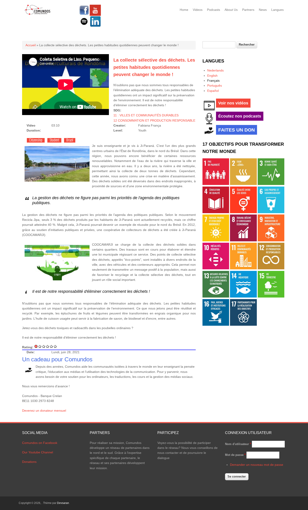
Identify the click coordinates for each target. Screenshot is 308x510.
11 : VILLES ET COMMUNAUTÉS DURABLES (146, 115)
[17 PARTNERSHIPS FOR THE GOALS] (243, 324)
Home (184, 10)
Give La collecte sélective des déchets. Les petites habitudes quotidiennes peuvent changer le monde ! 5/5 (55, 346)
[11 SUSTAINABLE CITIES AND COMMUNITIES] (243, 268)
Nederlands (215, 70)
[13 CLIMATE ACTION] (215, 296)
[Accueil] (37, 14)
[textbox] (218, 44)
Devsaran (63, 503)
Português (214, 85)
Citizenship (35, 140)
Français (213, 80)
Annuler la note (36, 346)
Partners (248, 10)
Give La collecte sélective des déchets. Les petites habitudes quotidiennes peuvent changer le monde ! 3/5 (48, 346)
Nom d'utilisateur (238, 444)
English (212, 75)
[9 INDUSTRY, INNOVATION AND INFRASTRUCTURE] (271, 240)
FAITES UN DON (236, 129)
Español (213, 90)
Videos (197, 10)
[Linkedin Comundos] (95, 26)
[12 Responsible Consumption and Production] (271, 268)
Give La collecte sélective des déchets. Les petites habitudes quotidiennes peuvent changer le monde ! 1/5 (40, 346)
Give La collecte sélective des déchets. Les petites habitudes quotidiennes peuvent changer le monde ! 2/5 (44, 346)
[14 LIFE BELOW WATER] (243, 296)
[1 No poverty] (215, 184)
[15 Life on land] (271, 296)
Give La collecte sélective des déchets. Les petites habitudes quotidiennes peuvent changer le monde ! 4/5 (51, 346)
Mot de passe (235, 455)
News (263, 10)
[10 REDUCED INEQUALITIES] (215, 268)
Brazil (69, 140)
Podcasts (213, 10)
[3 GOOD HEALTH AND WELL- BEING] (271, 184)
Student (54, 140)
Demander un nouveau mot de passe (256, 464)
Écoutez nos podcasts (239, 116)
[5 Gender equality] (243, 212)
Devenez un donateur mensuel (44, 410)
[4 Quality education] (215, 212)
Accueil (30, 45)
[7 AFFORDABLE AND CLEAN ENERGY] (215, 240)
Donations (29, 462)
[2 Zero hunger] (243, 184)
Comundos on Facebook (39, 443)
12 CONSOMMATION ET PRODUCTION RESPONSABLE (154, 120)
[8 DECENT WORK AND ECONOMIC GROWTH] (243, 240)
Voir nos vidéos (233, 103)
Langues (277, 10)
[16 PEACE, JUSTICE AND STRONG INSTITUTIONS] (215, 324)
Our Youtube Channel (37, 452)
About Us (231, 10)
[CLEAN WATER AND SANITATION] (271, 212)
